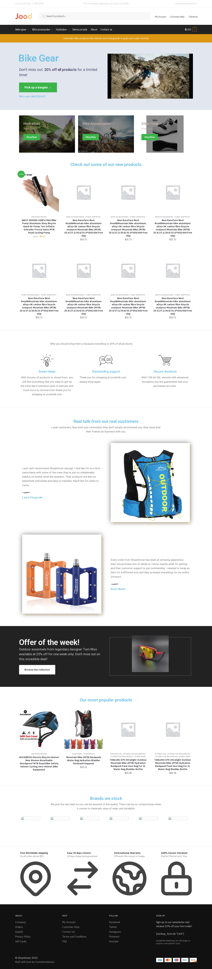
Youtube (113, 941)
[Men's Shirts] (47, 134)
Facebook (114, 922)
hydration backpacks (134, 754)
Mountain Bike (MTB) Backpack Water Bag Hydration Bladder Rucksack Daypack (83, 760)
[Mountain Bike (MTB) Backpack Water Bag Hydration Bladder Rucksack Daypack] (84, 729)
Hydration (89, 754)
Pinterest (114, 936)
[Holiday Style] (106, 134)
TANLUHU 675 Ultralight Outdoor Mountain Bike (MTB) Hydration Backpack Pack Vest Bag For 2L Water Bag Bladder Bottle (128, 764)
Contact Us (68, 931)
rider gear (140, 756)
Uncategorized (39, 217)
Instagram (115, 931)
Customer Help (177, 16)
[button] (38, 87)
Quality (19, 931)
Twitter (113, 927)
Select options (39, 246)
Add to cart (84, 246)
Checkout (193, 16)
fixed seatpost (93, 217)
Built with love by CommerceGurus (34, 961)
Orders (19, 927)
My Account (160, 16)
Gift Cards (20, 941)
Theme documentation (186, 3)
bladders (77, 754)
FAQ (64, 941)
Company (20, 922)
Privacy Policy (23, 936)
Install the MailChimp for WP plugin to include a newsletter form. (173, 942)
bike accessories (75, 217)
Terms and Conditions (74, 936)
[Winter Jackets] (165, 134)
